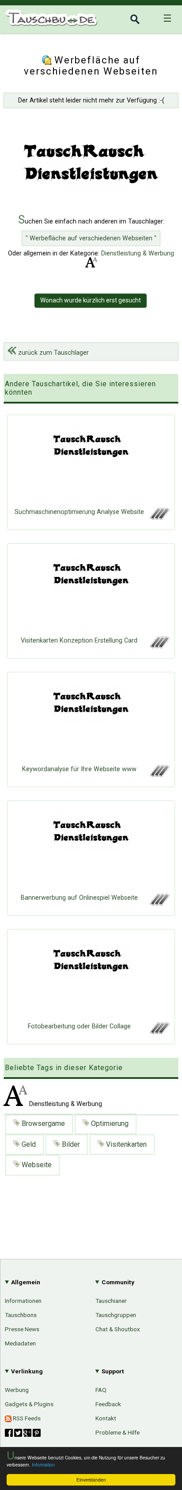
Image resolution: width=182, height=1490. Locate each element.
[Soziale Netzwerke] (23, 1433)
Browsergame (42, 1123)
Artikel (14, 975)
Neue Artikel (152, 992)
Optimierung (109, 1123)
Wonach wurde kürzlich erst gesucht (90, 300)
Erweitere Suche (145, 1007)
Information (43, 1464)
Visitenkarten (125, 1144)
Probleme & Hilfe (117, 1432)
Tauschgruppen (115, 1314)
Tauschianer (111, 1300)
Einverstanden (91, 1479)
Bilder (70, 1144)
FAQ (100, 1389)
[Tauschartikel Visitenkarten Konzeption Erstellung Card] (91, 592)
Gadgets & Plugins (29, 1404)
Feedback (108, 1404)
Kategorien (154, 976)
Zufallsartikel (151, 1037)
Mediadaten (20, 1343)
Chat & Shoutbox (117, 1329)
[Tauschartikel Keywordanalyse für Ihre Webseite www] (91, 720)
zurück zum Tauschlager (52, 353)
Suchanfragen (149, 1022)
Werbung (17, 1389)
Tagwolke (156, 1067)
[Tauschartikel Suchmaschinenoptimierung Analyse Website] (91, 463)
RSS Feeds (26, 1418)
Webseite (36, 1165)
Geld (28, 1144)
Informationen (23, 1300)
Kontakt (105, 1418)
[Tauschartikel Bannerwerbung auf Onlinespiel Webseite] (91, 849)
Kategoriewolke (147, 1052)
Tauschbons (21, 1314)
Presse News (22, 1329)
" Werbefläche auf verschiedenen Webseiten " (91, 238)
